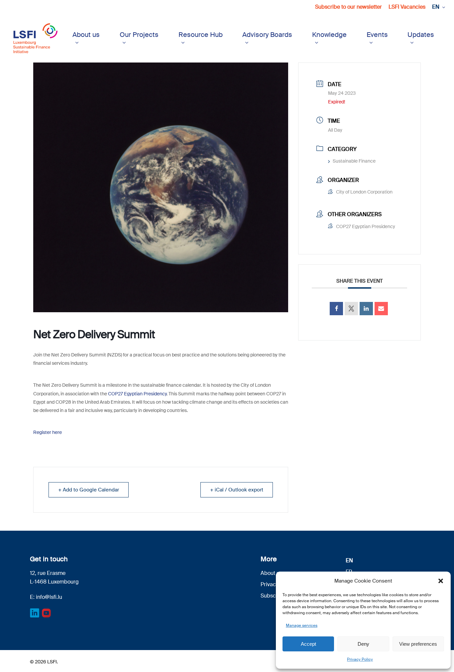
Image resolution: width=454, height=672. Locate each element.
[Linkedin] (366, 308)
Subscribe (273, 595)
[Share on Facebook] (336, 308)
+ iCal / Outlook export (236, 489)
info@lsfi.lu (49, 597)
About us (271, 573)
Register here (47, 432)
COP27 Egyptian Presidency (137, 394)
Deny (363, 644)
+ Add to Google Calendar (88, 489)
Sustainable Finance (354, 161)
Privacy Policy (360, 659)
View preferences (418, 644)
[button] (440, 581)
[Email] (381, 308)
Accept (308, 644)
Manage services (301, 625)
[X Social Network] (351, 308)
